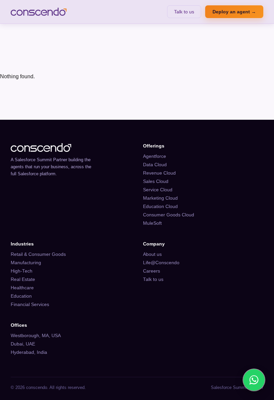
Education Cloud (160, 206)
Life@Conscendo (161, 262)
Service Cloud (157, 189)
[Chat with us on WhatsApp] (254, 380)
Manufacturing (26, 262)
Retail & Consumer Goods (38, 254)
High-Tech (21, 271)
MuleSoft (152, 223)
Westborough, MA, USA (36, 335)
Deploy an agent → (234, 11)
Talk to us (184, 11)
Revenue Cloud (159, 173)
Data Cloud (155, 164)
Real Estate (23, 279)
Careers (151, 271)
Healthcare (22, 287)
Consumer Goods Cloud (168, 214)
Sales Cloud (155, 181)
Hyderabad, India (29, 352)
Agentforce (154, 156)
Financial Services (30, 304)
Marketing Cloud (160, 198)
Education (21, 296)
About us (152, 254)
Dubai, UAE (23, 343)
